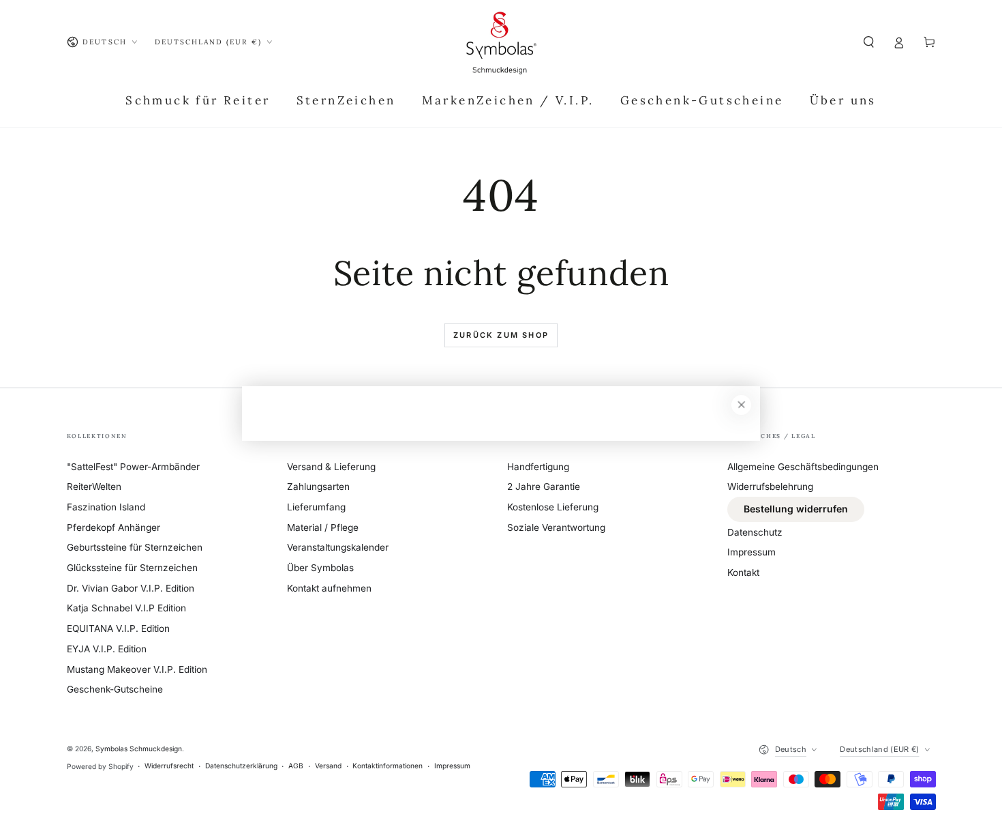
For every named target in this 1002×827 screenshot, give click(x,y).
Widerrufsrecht (169, 765)
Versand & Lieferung (331, 466)
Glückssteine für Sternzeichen (132, 567)
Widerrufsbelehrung (770, 486)
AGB (295, 765)
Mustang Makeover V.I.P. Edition (137, 669)
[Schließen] (741, 405)
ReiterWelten (94, 486)
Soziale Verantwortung (556, 527)
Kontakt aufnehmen (329, 588)
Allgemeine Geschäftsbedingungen (803, 466)
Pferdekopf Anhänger (113, 527)
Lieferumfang (316, 507)
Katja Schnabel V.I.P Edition (126, 608)
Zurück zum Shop (501, 335)
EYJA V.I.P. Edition (107, 648)
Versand (328, 765)
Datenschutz (755, 532)
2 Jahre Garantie (543, 486)
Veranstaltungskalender (338, 547)
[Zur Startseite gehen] (501, 42)
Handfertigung (538, 466)
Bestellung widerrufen (796, 508)
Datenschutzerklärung (241, 765)
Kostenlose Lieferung (552, 507)
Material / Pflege (323, 527)
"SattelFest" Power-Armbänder (133, 466)
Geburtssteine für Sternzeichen (134, 547)
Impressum (751, 552)
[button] (869, 42)
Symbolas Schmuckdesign (138, 748)
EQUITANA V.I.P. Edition (118, 628)
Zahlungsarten (318, 486)
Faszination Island (106, 507)
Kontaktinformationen (387, 765)
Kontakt (743, 572)
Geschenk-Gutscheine (115, 689)
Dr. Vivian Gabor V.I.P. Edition (130, 588)
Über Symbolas (320, 567)
